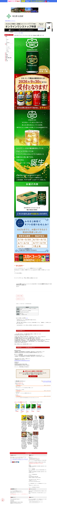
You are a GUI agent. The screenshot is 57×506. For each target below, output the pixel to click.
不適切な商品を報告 (28, 303)
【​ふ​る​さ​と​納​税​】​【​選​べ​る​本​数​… (22, 410)
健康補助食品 (7, 42)
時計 (6, 59)
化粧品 (7, 54)
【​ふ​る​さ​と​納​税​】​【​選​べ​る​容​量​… (17, 410)
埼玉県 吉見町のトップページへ (10, 20)
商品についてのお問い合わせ (20, 303)
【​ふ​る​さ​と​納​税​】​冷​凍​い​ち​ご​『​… (39, 410)
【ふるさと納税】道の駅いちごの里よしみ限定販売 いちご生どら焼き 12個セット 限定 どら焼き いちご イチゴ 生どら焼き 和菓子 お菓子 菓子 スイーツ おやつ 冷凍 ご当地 (41, 424)
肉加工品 (7, 39)
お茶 (6, 45)
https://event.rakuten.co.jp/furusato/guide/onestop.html (22, 360)
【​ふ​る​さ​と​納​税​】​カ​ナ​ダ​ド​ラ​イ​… (28, 410)
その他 (7, 60)
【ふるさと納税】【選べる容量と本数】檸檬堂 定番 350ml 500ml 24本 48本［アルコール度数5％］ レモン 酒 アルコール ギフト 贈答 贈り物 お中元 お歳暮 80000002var (24, 425)
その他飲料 (7, 51)
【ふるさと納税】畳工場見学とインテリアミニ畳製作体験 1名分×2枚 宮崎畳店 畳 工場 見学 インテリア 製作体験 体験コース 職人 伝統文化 (29, 439)
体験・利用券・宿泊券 (8, 57)
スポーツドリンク (8, 48)
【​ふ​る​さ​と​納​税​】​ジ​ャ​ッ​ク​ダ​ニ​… (33, 410)
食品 (6, 36)
